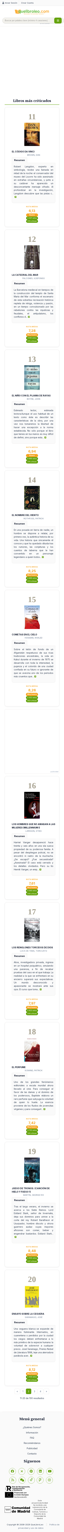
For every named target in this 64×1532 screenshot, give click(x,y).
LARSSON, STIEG (33, 831)
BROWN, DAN (33, 155)
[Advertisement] (32, 61)
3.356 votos (32, 1258)
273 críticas (32, 581)
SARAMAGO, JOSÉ (33, 1317)
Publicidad (32, 1448)
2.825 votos (32, 1011)
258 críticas (32, 894)
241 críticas (32, 1133)
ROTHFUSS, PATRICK (34, 518)
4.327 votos (32, 218)
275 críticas (32, 341)
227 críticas (32, 1261)
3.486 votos (32, 459)
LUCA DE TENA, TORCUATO (33, 951)
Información (32, 1432)
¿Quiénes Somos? (32, 1427)
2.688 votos (32, 578)
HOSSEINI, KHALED (33, 637)
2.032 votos (32, 698)
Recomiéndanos (32, 1443)
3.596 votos (32, 891)
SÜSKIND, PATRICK (33, 1070)
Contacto (32, 1453)
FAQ (32, 1437)
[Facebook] (12, 1471)
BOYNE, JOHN (33, 399)
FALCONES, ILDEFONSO (33, 278)
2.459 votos (32, 1377)
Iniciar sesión (11, 3)
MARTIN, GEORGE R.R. (33, 1195)
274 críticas (32, 462)
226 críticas (32, 1380)
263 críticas (32, 701)
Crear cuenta (27, 3)
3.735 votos (32, 1130)
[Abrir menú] (58, 21)
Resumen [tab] (19, 160)
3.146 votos (32, 338)
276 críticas (32, 221)
